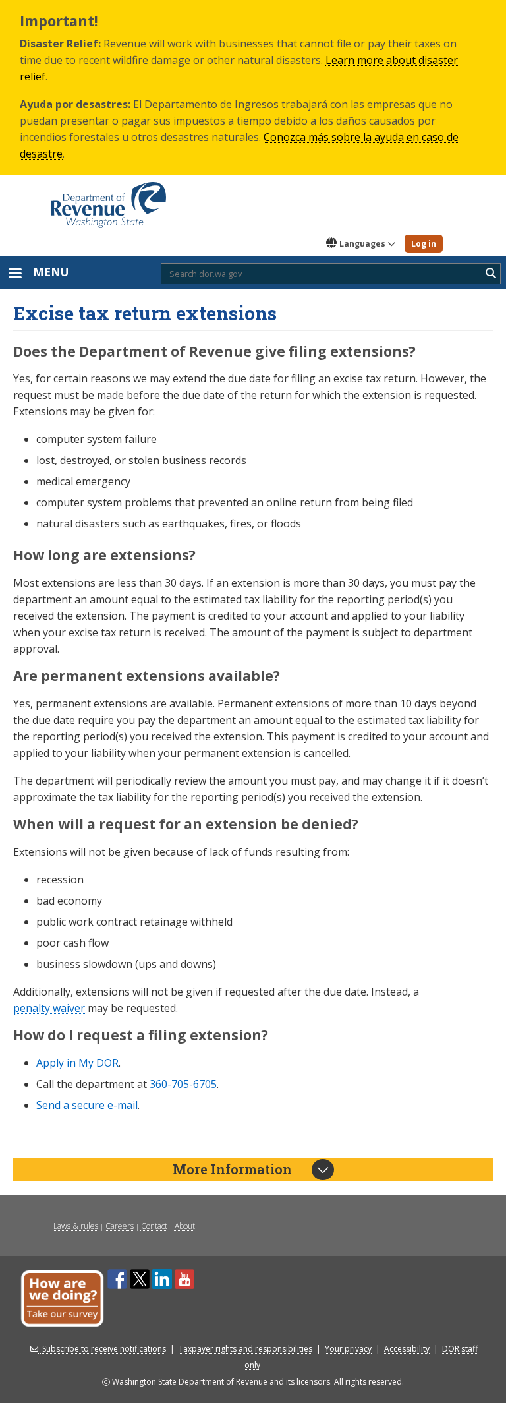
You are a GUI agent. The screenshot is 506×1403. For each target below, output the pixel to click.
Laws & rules (75, 1226)
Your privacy (348, 1348)
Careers (119, 1226)
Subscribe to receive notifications (104, 1348)
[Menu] (14, 274)
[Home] (108, 200)
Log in (423, 243)
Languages (362, 243)
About (185, 1226)
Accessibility (407, 1348)
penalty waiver (49, 1008)
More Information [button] (232, 1169)
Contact (154, 1226)
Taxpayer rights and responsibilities (245, 1348)
